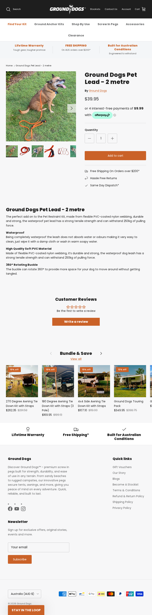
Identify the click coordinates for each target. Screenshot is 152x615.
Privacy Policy (122, 508)
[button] (26, 610)
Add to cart (115, 156)
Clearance (76, 35)
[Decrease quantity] (89, 138)
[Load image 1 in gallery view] (41, 106)
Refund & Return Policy (128, 496)
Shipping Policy (123, 502)
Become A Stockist (126, 484)
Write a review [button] (76, 321)
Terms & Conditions (126, 490)
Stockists (95, 9)
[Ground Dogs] (67, 9)
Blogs (116, 479)
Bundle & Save (76, 353)
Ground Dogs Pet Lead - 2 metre (33, 65)
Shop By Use (81, 24)
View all (76, 359)
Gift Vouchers (122, 467)
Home (9, 65)
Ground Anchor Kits (49, 24)
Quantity (91, 130)
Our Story (119, 473)
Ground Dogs (98, 91)
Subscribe (20, 559)
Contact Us (111, 9)
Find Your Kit (17, 24)
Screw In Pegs (108, 24)
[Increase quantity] (112, 138)
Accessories (135, 24)
